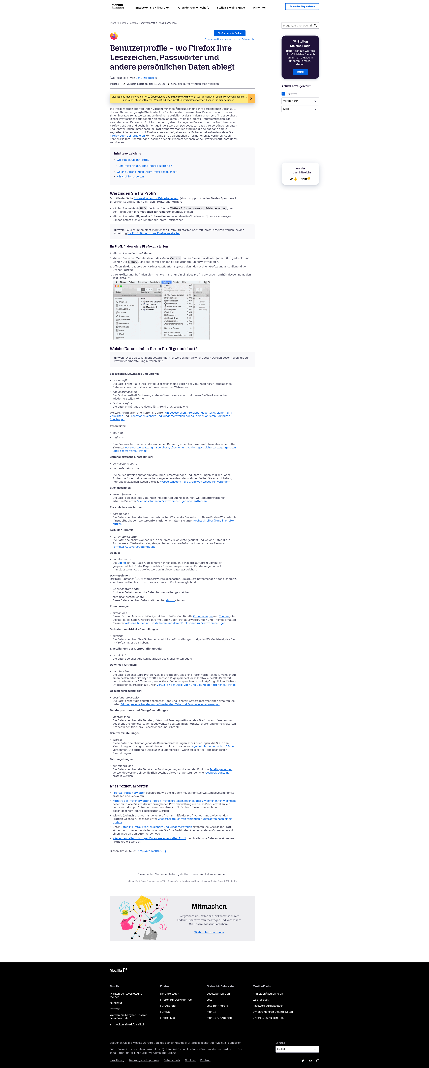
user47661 (161, 881)
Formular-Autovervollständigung (134, 546)
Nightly (211, 1011)
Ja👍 (293, 179)
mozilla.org (117, 1060)
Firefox (122, 23)
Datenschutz (248, 39)
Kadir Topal (140, 881)
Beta (209, 999)
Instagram (317, 1060)
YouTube (310, 1060)
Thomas (151, 881)
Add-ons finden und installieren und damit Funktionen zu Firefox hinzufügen (175, 623)
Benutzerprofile (146, 77)
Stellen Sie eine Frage (231, 7)
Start (113, 23)
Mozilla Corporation (146, 1042)
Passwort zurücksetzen (268, 1005)
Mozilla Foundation (228, 1042)
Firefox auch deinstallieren (127, 135)
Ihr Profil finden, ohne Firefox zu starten (154, 233)
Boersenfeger (174, 881)
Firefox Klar (167, 1017)
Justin (234, 881)
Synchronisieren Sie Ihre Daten (273, 1011)
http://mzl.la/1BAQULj (152, 851)
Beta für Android (217, 1005)
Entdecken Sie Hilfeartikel (152, 7)
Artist (200, 881)
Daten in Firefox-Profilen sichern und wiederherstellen (156, 827)
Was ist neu (234, 39)
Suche (315, 25)
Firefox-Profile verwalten (129, 792)
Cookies (190, 1060)
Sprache (280, 1043)
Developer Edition (218, 993)
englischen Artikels (182, 96)
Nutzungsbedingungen (144, 1060)
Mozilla (118, 970)
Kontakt (205, 1060)
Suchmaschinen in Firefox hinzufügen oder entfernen (172, 501)
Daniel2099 (224, 881)
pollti (193, 881)
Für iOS (165, 1011)
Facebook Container (217, 772)
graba (207, 881)
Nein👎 (305, 179)
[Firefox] (114, 36)
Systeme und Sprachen (216, 39)
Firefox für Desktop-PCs (176, 999)
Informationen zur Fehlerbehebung (156, 198)
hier (221, 100)
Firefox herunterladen (229, 33)
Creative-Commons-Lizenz (158, 1052)
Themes (224, 616)
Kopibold (186, 881)
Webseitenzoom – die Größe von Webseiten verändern (195, 481)
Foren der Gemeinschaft (193, 7)
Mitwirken (259, 7)
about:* (170, 600)
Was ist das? (261, 999)
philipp (131, 881)
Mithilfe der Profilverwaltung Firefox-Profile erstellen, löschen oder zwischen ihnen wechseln (174, 800)
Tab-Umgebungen (221, 769)
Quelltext (116, 1003)
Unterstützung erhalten (268, 1017)
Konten (133, 23)
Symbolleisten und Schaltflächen (213, 746)
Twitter (114, 1009)
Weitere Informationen (209, 932)
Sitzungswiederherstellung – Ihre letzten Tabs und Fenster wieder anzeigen (170, 704)
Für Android (168, 1005)
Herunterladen (169, 993)
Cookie (122, 562)
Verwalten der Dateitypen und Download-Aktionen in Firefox (196, 684)
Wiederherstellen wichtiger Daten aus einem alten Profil (149, 838)
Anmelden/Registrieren (302, 6)
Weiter (300, 72)
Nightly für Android (219, 1017)
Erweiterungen (203, 616)
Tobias (214, 881)
